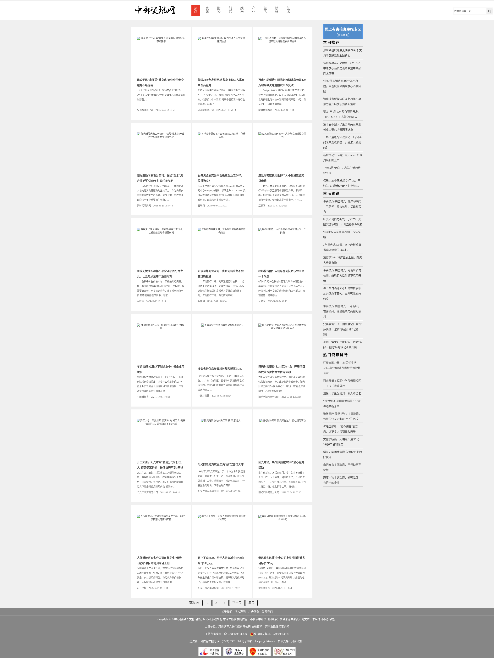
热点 (195, 10)
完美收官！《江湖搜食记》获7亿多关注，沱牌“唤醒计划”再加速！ (342, 329)
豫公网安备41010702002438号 (271, 634)
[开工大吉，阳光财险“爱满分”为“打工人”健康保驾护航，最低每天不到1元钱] (161, 438)
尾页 (251, 603)
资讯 (207, 10)
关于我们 (226, 611)
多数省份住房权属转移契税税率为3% (220, 368)
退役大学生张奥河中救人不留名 (342, 393)
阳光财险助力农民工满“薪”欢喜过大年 (221, 464)
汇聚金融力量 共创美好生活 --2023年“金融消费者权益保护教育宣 (341, 368)
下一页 (237, 603)
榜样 (276, 10)
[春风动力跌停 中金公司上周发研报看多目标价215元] (282, 534)
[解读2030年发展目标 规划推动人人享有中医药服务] (222, 56)
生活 (265, 10)
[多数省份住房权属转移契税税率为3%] (222, 342)
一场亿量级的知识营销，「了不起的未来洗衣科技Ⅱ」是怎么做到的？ (342, 142)
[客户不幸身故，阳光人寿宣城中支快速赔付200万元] (222, 534)
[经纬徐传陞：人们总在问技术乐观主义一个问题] (282, 247)
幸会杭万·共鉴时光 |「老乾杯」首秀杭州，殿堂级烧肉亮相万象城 (342, 311)
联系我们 (267, 611)
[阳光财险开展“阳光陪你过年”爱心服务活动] (282, 438)
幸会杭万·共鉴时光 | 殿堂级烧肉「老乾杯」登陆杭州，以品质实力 (342, 206)
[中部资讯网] (154, 10)
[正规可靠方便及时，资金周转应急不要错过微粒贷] (222, 247)
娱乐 (242, 10)
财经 (219, 10)
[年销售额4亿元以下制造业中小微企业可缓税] (161, 342)
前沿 (230, 10)
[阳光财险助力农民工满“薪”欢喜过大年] (222, 438)
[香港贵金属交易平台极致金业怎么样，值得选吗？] (222, 151)
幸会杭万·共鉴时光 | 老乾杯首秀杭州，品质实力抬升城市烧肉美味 (342, 275)
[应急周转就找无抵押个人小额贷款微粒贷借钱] (282, 151)
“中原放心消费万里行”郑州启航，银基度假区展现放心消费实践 (342, 86)
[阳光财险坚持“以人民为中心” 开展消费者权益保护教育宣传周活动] (282, 342)
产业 (253, 10)
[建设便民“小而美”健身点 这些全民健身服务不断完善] (161, 56)
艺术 (288, 10)
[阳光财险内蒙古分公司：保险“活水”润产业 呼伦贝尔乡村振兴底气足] (161, 151)
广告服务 (253, 611)
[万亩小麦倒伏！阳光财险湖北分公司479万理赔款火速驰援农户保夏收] (282, 56)
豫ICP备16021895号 (235, 634)
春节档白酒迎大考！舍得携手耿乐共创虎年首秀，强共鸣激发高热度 (342, 293)
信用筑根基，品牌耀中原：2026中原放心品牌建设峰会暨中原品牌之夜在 (342, 68)
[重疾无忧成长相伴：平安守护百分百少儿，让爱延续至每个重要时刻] (161, 247)
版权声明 (240, 611)
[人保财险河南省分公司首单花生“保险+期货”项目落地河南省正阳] (161, 534)
